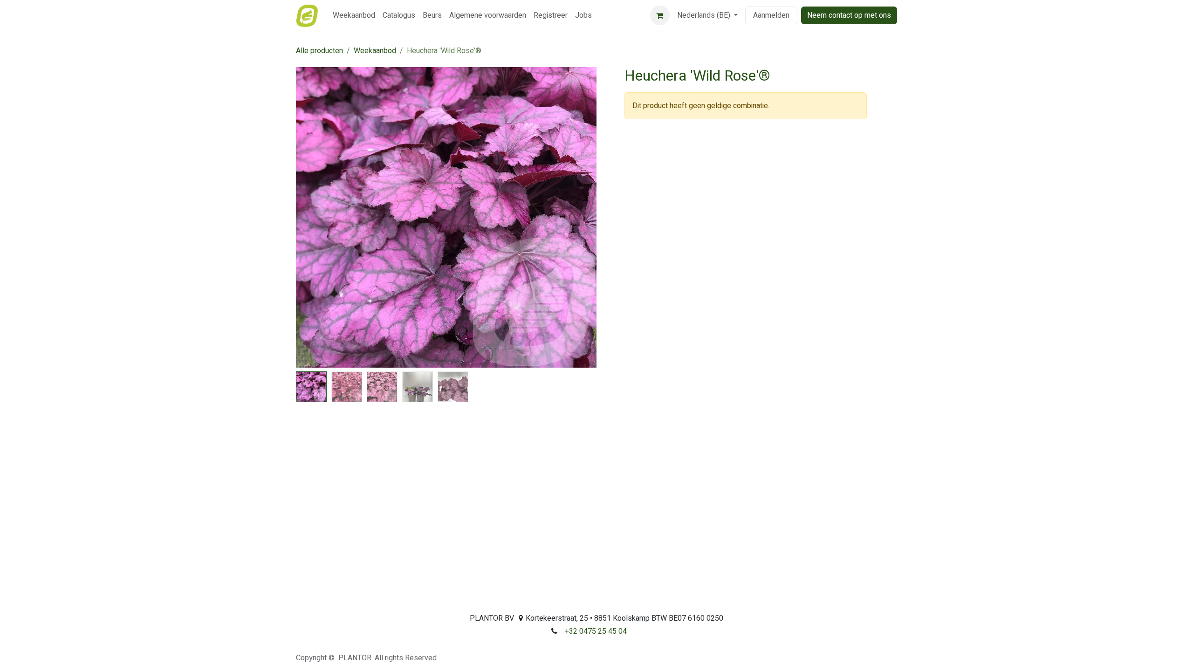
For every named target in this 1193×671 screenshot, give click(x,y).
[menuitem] (354, 15)
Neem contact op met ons (849, 15)
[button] (311, 217)
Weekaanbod (375, 50)
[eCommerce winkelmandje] (660, 15)
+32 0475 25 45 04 (596, 631)
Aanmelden (771, 15)
